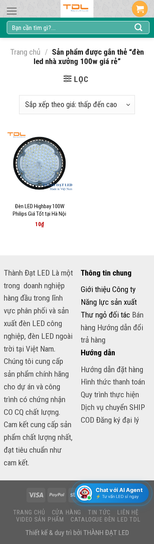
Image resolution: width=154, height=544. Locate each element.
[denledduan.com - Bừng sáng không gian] (77, 9)
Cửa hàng (66, 512)
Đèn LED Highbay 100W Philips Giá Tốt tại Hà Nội (39, 210)
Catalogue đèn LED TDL (106, 519)
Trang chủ (25, 52)
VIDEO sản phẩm (40, 519)
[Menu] (12, 11)
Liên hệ (128, 512)
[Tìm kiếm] (138, 27)
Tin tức (99, 512)
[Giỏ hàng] (140, 9)
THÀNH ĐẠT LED (106, 532)
